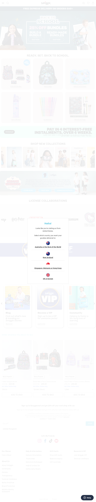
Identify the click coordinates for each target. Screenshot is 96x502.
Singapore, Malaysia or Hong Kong (48, 268)
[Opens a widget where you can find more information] (87, 498)
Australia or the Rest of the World (48, 247)
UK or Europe (48, 279)
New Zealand (48, 257)
